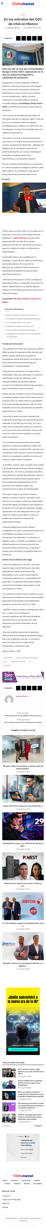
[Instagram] (33, 1225)
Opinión (37, 1180)
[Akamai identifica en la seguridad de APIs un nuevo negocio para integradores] (9, 1084)
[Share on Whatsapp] (34, 38)
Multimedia (37, 1184)
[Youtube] (25, 1225)
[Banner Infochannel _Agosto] (23, 1135)
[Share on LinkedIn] (29, 38)
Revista (27, 1184)
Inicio (5, 1180)
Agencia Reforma (14, 28)
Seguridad (7, 665)
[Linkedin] (20, 1225)
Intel (5, 661)
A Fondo (7, 1184)
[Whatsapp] (29, 1225)
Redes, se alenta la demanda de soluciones (21, 330)
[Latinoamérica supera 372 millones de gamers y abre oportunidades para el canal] (23, 826)
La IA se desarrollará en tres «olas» (19, 322)
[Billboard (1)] (23, 673)
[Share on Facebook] (18, 38)
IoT (30, 661)
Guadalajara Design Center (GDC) (27, 658)
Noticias (14, 1180)
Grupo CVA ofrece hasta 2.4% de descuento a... (23, 806)
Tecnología (25, 1180)
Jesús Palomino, (20, 238)
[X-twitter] (16, 1225)
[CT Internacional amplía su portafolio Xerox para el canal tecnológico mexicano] (23, 906)
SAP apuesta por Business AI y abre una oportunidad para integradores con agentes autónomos (31, 1106)
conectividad (8, 658)
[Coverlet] (23, 989)
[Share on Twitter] (23, 38)
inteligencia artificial (18, 661)
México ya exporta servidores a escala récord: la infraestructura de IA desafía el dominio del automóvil (31, 1094)
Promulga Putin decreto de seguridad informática (24, 319)
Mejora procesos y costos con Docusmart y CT (23, 315)
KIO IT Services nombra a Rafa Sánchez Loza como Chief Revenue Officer (30, 1071)
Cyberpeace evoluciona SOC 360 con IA (20, 326)
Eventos (17, 1184)
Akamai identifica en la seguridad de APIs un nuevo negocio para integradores (30, 1083)
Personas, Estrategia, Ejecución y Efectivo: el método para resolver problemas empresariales (30, 1117)
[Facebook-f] (12, 1225)
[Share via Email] (40, 38)
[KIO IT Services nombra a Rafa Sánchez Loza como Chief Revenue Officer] (9, 1072)
